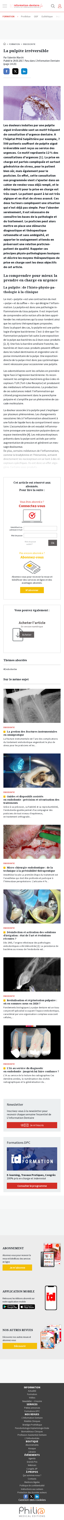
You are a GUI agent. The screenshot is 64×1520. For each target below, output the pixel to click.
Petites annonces (32, 1407)
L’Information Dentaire (32, 1417)
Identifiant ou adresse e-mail (15, 528)
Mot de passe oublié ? (30, 542)
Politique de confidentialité (32, 1485)
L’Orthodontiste (32, 1438)
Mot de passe (16, 535)
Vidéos (32, 1397)
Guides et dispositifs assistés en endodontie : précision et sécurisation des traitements (31, 799)
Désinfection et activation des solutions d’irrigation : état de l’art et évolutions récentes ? (29, 935)
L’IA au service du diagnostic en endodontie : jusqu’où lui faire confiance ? (31, 1070)
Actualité (32, 1390)
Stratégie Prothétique (32, 1424)
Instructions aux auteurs (32, 1489)
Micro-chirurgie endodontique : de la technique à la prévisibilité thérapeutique (29, 869)
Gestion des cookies (32, 1500)
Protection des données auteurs (32, 1492)
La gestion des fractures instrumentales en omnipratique (30, 733)
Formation (14, 44)
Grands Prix (32, 1461)
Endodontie (29, 44)
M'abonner (32, 590)
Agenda (32, 1458)
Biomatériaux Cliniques (32, 1431)
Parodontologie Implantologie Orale (32, 1428)
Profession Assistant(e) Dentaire (32, 1434)
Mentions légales (32, 1482)
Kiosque (32, 1448)
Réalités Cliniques (32, 1421)
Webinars (32, 1465)
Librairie (32, 1451)
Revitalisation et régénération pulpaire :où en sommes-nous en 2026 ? (30, 1002)
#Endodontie (10, 669)
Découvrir (20, 1346)
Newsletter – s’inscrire (32, 1401)
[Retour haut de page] (57, 1511)
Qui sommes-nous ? (32, 1475)
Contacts (32, 1478)
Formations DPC (32, 1411)
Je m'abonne (17, 1267)
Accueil (4, 43)
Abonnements (32, 1444)
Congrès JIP (32, 1468)
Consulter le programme (32, 1185)
